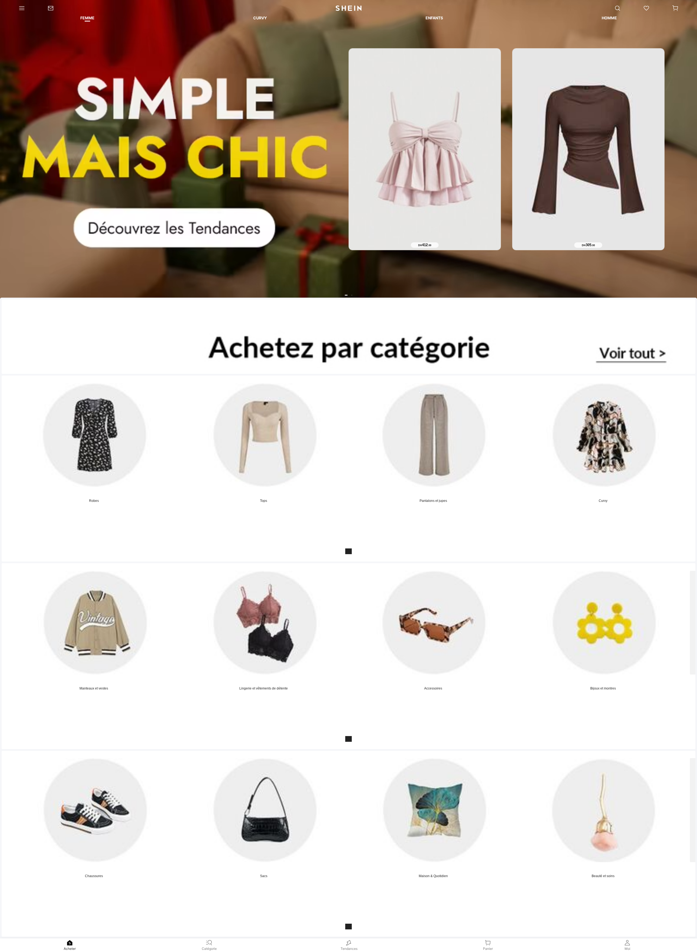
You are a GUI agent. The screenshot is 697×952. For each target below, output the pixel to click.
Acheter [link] (70, 949)
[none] (69, 942)
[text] (425, 245)
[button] (675, 8)
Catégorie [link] (209, 949)
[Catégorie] (18, 8)
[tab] (87, 19)
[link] (56, 8)
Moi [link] (627, 949)
